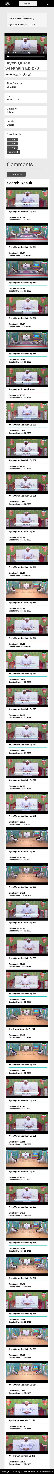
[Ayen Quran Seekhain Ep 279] (27, 554)
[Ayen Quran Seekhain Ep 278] (27, 590)
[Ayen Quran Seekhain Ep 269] (27, 874)
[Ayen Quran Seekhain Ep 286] (27, 341)
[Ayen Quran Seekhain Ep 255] (27, 1336)
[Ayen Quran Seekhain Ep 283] (27, 412)
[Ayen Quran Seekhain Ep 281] (27, 483)
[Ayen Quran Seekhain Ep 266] (27, 945)
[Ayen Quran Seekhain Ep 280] (27, 518)
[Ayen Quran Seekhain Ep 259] (27, 1194)
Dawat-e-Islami (15, 19)
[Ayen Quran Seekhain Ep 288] (27, 234)
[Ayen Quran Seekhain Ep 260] (27, 1158)
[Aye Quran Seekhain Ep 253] (27, 1407)
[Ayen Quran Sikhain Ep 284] (27, 376)
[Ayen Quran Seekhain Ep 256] (27, 1301)
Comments (16, 174)
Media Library (28, 19)
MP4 (11, 140)
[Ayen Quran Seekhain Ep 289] (27, 198)
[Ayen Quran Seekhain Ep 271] (27, 803)
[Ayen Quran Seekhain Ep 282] (27, 447)
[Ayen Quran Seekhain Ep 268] (27, 909)
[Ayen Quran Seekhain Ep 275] (27, 696)
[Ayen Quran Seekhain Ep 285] (27, 269)
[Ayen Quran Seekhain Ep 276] (27, 661)
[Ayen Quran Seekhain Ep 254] (27, 1372)
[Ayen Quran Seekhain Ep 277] (27, 625)
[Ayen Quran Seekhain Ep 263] (27, 1052)
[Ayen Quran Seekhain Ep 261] (27, 1123)
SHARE (12, 152)
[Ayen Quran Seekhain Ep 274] (27, 732)
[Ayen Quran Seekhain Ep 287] (27, 305)
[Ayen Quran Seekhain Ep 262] (27, 1087)
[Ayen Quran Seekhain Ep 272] (27, 767)
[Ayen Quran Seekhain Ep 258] (27, 1229)
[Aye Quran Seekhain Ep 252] (27, 1443)
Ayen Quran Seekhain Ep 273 (22, 24)
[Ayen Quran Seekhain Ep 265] (27, 980)
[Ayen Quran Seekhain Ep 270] (27, 838)
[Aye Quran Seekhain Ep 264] (27, 1016)
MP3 (11, 144)
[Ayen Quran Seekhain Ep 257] (27, 1265)
